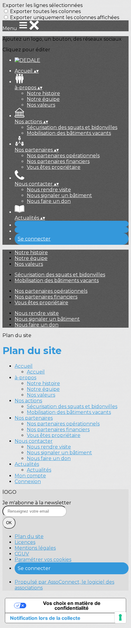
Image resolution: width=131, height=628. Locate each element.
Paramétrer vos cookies (43, 559)
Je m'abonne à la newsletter (36, 503)
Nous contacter (34, 441)
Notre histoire (43, 93)
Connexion (28, 481)
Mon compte (30, 476)
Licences (25, 542)
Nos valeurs (41, 105)
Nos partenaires (34, 418)
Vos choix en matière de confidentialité (72, 605)
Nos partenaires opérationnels (63, 156)
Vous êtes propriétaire (53, 167)
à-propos (25, 378)
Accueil (24, 366)
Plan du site (29, 536)
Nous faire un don (49, 201)
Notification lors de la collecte (45, 618)
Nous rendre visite (49, 190)
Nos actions (28, 401)
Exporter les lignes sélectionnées (42, 5)
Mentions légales (35, 548)
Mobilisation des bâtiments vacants (69, 133)
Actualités (27, 464)
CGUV (22, 554)
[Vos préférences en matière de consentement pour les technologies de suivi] (120, 617)
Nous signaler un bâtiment (59, 195)
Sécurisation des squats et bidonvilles (72, 127)
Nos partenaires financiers (58, 161)
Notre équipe (43, 99)
